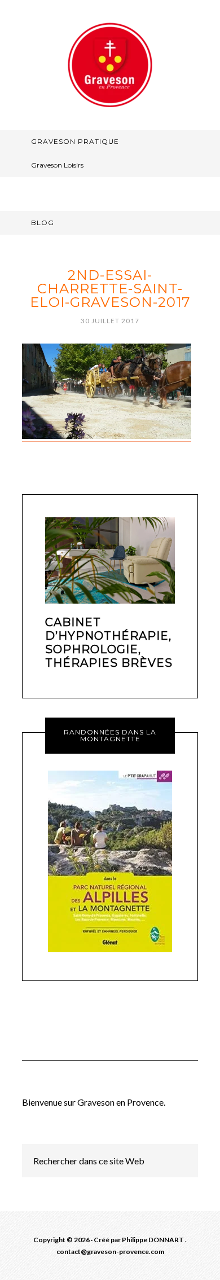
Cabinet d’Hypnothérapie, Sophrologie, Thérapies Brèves (109, 642)
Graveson (110, 65)
